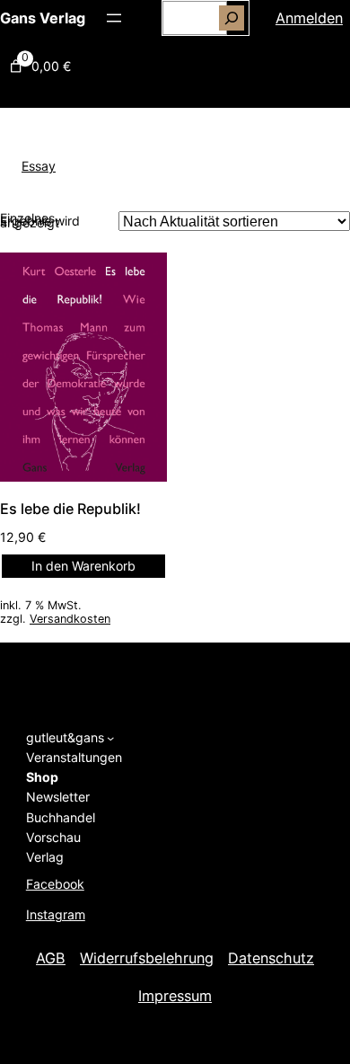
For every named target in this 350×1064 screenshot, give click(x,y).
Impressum (175, 996)
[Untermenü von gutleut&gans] (110, 737)
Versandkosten (70, 618)
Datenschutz (271, 958)
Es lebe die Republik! (70, 509)
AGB (51, 958)
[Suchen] (231, 18)
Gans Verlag (42, 18)
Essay (39, 165)
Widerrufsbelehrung (147, 958)
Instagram (55, 914)
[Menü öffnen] (114, 18)
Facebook (55, 883)
